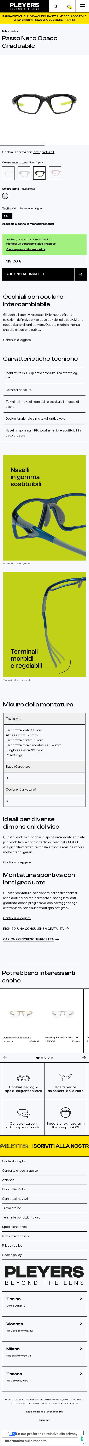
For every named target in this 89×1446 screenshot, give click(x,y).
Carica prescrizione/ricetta (25, 249)
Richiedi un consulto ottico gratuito (31, 243)
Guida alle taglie (13, 1161)
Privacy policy (12, 1245)
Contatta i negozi (15, 1199)
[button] (44, 1146)
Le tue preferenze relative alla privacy (46, 1434)
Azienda (8, 1180)
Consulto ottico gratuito (20, 1170)
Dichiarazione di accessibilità (44, 1411)
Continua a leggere (17, 340)
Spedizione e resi (15, 1227)
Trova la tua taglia (31, 208)
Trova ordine (11, 1208)
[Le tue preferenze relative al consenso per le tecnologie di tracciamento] (82, 1439)
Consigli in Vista (13, 1189)
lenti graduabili (44, 152)
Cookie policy (12, 1255)
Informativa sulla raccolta (26, 1441)
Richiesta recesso (15, 1236)
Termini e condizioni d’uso (21, 1217)
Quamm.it (44, 1420)
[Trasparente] (5, 196)
